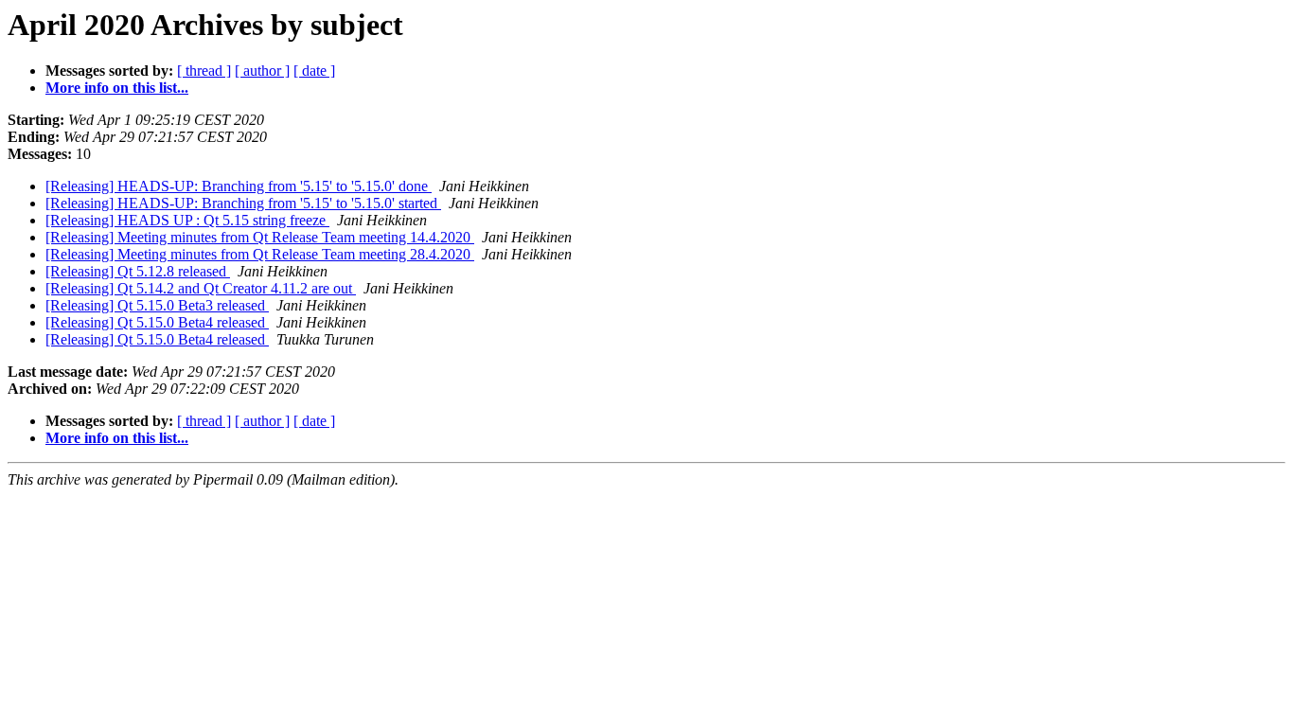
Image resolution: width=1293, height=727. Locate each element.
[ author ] (262, 70)
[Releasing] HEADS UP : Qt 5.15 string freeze (187, 220)
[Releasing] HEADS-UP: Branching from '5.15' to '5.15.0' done (238, 186)
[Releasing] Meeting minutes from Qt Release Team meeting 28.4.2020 (259, 254)
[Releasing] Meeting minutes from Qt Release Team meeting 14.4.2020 (259, 237)
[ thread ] (204, 70)
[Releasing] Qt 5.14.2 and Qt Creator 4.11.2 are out (200, 288)
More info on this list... (116, 88)
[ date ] (314, 70)
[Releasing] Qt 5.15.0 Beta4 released (157, 322)
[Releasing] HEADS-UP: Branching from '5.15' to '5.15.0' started (243, 203)
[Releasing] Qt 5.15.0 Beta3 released (157, 305)
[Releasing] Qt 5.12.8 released (137, 271)
